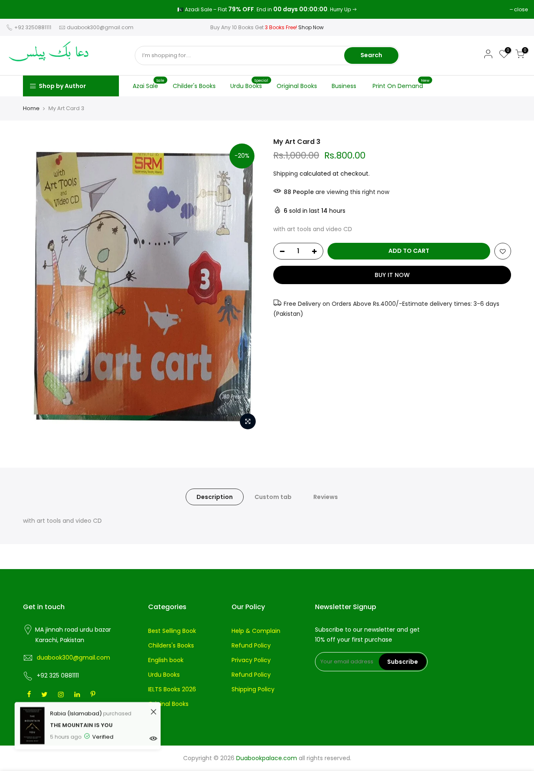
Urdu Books (249, 84)
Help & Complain (256, 631)
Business (344, 86)
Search (371, 55)
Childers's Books (171, 645)
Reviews (325, 497)
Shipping (285, 173)
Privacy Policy (251, 660)
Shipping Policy (253, 689)
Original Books (297, 86)
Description (214, 497)
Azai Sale (149, 84)
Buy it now (392, 275)
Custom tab (273, 497)
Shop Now (311, 27)
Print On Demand (401, 84)
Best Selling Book (172, 631)
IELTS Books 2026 (172, 689)
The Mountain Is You (81, 724)
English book (166, 660)
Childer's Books (194, 86)
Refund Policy (251, 645)
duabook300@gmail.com (100, 27)
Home (31, 108)
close (17, 9)
